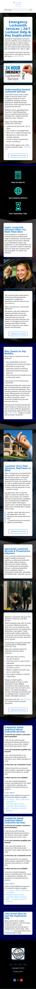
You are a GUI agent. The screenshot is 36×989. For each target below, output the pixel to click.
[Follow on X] (18, 980)
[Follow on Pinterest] (21, 980)
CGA (15, 964)
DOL (20, 964)
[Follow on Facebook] (14, 980)
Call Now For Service (18, 155)
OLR (10, 964)
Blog (25, 964)
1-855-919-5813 (18, 56)
